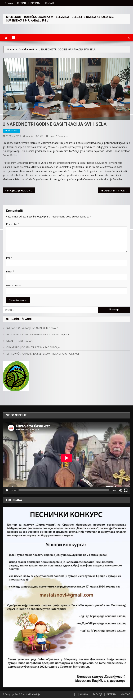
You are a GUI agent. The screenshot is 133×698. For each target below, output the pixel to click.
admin (29, 136)
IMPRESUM (35, 3)
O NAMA (9, 3)
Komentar (12, 224)
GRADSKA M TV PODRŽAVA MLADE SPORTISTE (115, 190)
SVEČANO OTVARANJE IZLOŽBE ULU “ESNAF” (32, 328)
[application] (66, 458)
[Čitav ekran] (126, 490)
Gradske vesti (11, 130)
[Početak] (7, 490)
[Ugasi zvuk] (120, 490)
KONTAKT (49, 3)
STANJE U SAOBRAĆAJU (19, 340)
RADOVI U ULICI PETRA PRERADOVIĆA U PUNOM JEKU (37, 334)
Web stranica (13, 285)
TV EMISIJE (21, 3)
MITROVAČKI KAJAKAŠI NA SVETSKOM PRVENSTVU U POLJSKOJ (42, 353)
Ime (9, 257)
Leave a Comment (58, 136)
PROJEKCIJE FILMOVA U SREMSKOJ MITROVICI (20, 190)
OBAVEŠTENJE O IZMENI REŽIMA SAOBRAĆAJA (33, 347)
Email (10, 271)
